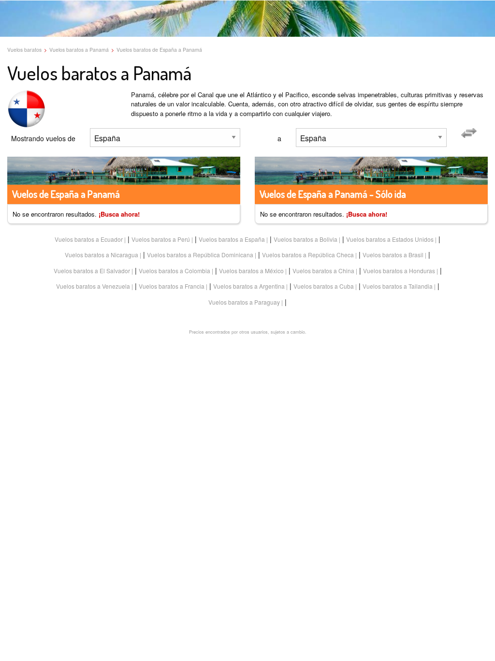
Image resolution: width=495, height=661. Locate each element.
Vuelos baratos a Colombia (174, 270)
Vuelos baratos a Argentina (249, 286)
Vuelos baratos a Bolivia (305, 239)
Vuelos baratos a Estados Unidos (390, 239)
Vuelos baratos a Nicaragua (101, 254)
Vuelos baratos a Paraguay (244, 302)
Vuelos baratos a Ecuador (89, 239)
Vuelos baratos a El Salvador (92, 270)
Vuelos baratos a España (232, 239)
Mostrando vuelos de (43, 138)
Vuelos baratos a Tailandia (398, 286)
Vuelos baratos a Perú (160, 239)
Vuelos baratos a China (323, 270)
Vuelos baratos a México (251, 270)
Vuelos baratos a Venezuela (93, 286)
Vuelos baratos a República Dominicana (200, 254)
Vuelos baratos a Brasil (393, 254)
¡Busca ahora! (119, 214)
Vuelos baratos (24, 49)
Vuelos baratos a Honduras (399, 270)
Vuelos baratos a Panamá (79, 49)
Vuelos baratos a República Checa (308, 254)
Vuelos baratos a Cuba (323, 286)
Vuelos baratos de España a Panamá (159, 49)
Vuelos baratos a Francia (171, 286)
